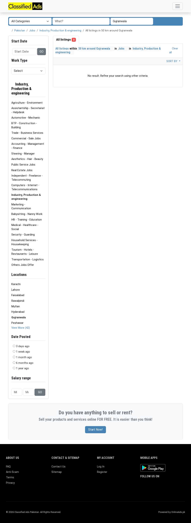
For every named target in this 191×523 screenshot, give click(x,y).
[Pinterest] (164, 483)
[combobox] (131, 21)
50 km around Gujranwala (95, 48)
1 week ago (23, 351)
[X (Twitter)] (148, 483)
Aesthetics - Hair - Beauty (27, 159)
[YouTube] (175, 483)
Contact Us (58, 466)
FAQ (8, 466)
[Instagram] (153, 483)
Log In (100, 466)
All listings (65, 39)
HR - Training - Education (26, 219)
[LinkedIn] (158, 483)
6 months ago (24, 363)
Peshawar (17, 323)
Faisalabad (17, 295)
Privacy (10, 482)
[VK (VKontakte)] (142, 490)
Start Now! (95, 429)
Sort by (172, 61)
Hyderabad (17, 312)
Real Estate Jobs (21, 170)
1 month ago (24, 357)
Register (102, 472)
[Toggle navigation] (177, 6)
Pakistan (19, 30)
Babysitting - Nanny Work (26, 214)
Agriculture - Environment (27, 102)
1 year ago (22, 368)
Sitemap (56, 472)
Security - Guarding (23, 234)
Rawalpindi (17, 300)
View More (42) (20, 327)
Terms (10, 477)
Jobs (32, 30)
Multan (15, 306)
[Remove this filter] (43, 88)
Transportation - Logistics (27, 259)
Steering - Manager (23, 153)
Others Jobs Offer (22, 265)
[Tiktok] (169, 483)
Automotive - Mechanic (25, 117)
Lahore (15, 289)
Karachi (16, 284)
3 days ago (22, 346)
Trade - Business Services (27, 132)
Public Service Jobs (23, 164)
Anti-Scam (12, 472)
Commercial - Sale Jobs (26, 138)
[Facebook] (142, 483)
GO (41, 51)
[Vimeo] (180, 483)
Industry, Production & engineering (60, 30)
